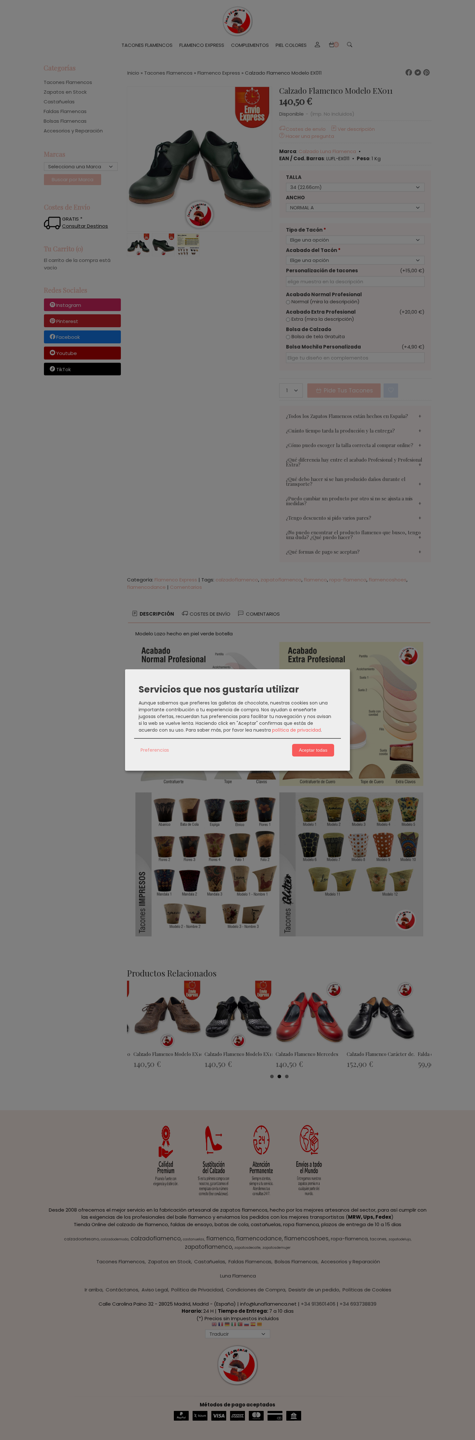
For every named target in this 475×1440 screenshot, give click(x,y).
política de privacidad (296, 730)
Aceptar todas (313, 750)
